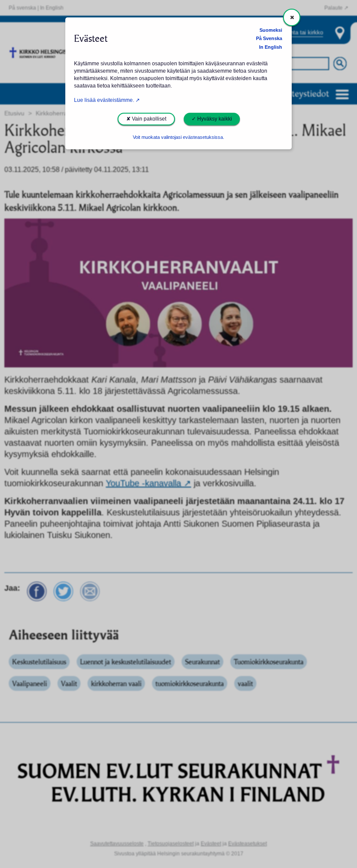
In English (270, 47)
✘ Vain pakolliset (146, 119)
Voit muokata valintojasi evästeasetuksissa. (178, 137)
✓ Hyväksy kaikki (212, 119)
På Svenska (269, 38)
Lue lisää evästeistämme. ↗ (107, 100)
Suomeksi (270, 30)
